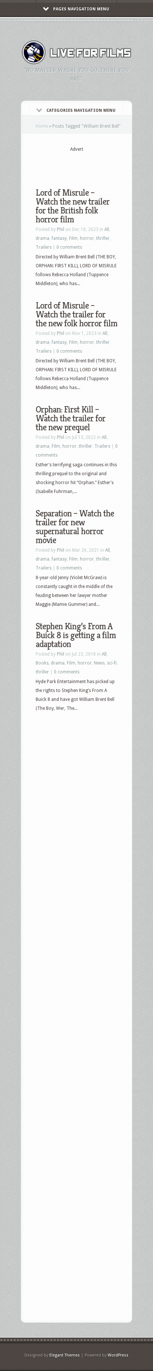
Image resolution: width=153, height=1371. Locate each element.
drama (42, 238)
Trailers (44, 247)
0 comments (69, 247)
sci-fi (112, 663)
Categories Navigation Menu (80, 110)
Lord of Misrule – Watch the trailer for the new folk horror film (76, 314)
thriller (103, 238)
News (99, 663)
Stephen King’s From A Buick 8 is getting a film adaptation (76, 635)
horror (87, 238)
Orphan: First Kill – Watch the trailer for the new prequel (70, 418)
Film (73, 238)
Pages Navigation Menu (81, 9)
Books (42, 663)
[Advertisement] (94, 164)
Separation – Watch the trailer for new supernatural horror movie (75, 527)
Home (42, 126)
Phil (60, 229)
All (106, 229)
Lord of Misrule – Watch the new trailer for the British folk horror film (73, 206)
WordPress (118, 1355)
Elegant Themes (64, 1355)
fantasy (59, 238)
